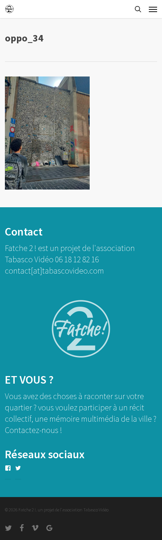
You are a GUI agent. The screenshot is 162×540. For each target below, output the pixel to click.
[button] (153, 9)
